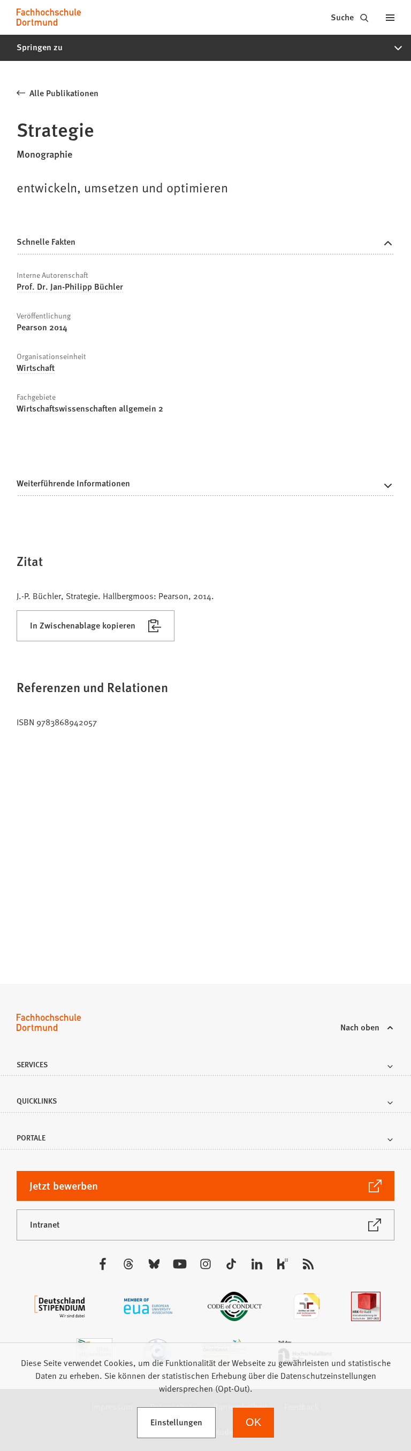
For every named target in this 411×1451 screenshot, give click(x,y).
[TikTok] (231, 1264)
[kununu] (282, 1264)
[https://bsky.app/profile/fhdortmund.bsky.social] (154, 1264)
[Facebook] (103, 1264)
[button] (205, 47)
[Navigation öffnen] (390, 17)
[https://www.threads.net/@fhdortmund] (128, 1264)
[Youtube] (180, 1264)
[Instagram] (205, 1264)
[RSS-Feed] (308, 1264)
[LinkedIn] (257, 1264)
